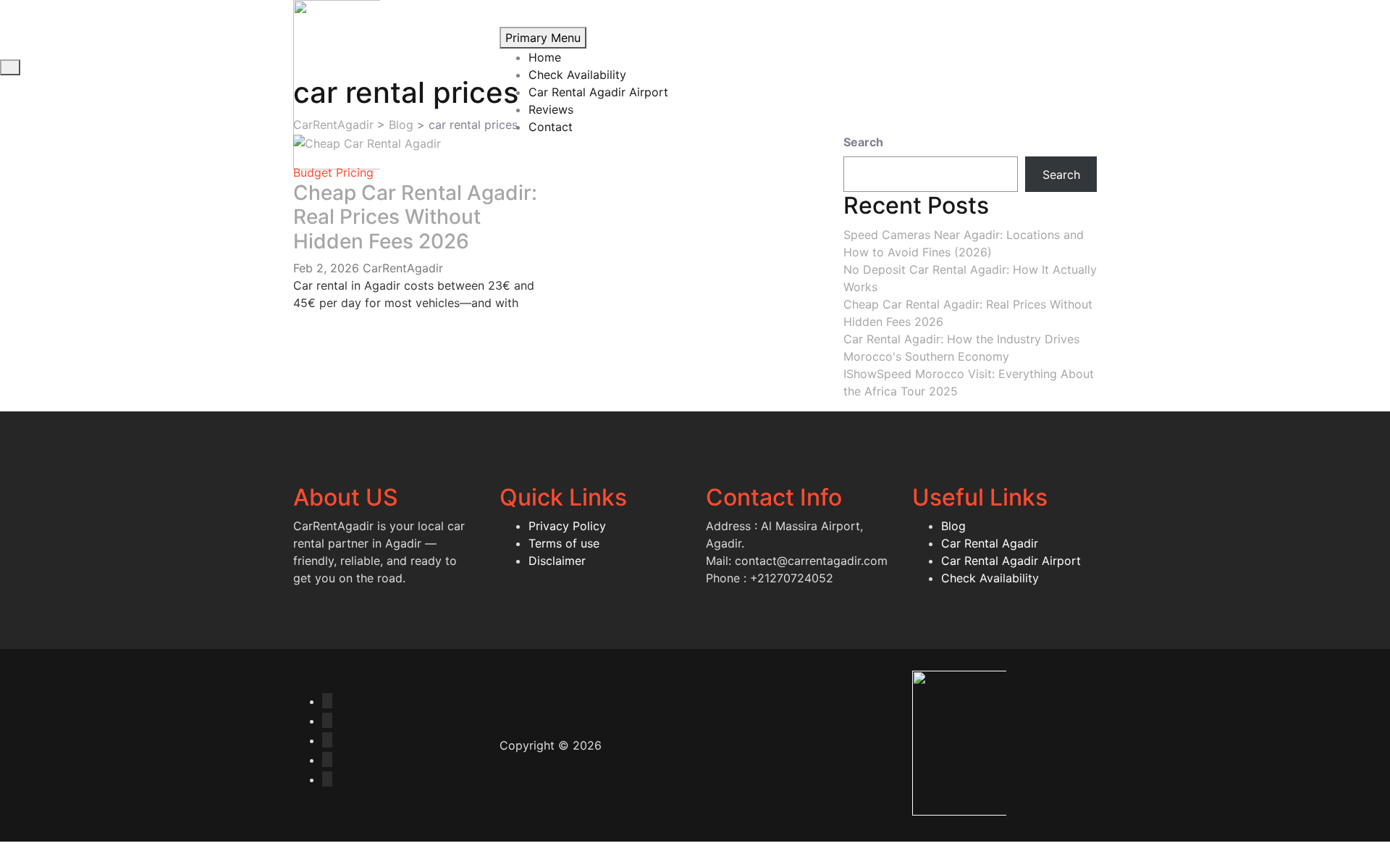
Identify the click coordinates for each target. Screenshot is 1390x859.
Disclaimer (557, 560)
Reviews (550, 109)
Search (863, 142)
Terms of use (563, 543)
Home (544, 57)
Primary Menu (543, 37)
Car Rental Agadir (989, 543)
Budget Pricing (333, 172)
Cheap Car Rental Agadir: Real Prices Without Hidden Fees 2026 (415, 216)
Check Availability (577, 74)
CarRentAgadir (403, 268)
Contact (550, 127)
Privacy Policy (567, 526)
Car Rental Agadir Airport (598, 92)
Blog (953, 526)
